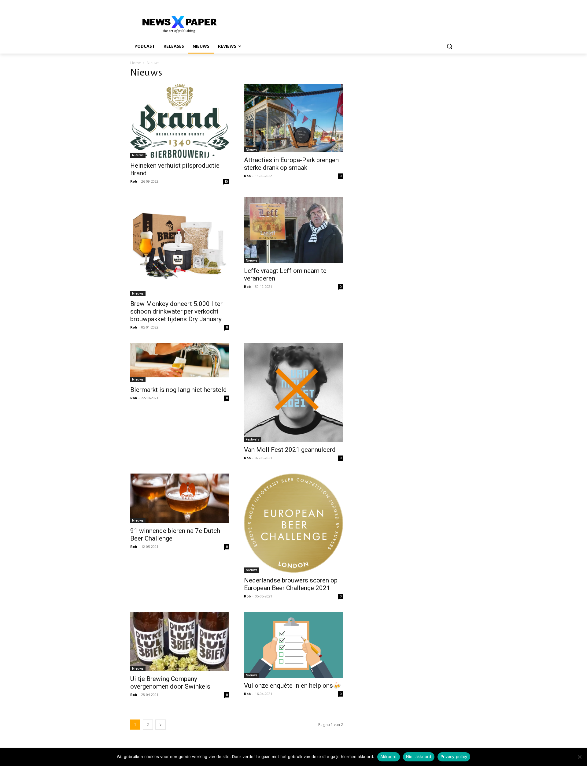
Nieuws (138, 155)
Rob (133, 181)
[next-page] (160, 725)
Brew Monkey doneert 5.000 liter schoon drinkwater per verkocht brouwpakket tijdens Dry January (176, 311)
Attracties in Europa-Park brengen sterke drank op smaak (291, 163)
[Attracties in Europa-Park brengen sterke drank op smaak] (293, 118)
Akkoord (388, 756)
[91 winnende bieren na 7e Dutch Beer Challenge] (179, 498)
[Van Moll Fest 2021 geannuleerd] (293, 392)
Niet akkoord (418, 756)
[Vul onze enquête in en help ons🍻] (293, 645)
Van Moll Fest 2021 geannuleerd (290, 449)
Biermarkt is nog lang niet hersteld (178, 389)
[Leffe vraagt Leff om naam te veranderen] (293, 230)
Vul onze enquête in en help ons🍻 (292, 685)
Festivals (252, 439)
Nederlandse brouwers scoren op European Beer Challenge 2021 (291, 584)
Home (135, 62)
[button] (449, 46)
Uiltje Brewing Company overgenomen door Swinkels (170, 682)
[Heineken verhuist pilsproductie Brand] (179, 121)
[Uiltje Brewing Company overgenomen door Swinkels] (179, 641)
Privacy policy (454, 756)
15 (226, 181)
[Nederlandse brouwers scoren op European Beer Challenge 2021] (293, 523)
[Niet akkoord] (579, 757)
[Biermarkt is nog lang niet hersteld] (179, 362)
